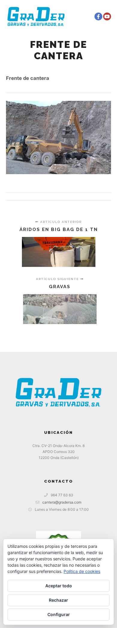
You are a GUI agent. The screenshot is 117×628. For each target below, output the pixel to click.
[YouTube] (107, 16)
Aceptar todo (58, 585)
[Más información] (74, 16)
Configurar (58, 614)
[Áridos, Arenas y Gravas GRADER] (36, 16)
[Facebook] (98, 16)
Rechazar (58, 600)
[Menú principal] (85, 16)
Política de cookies (82, 571)
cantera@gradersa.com (61, 502)
